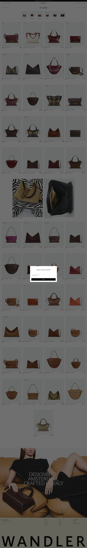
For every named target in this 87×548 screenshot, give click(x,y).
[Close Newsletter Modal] (55, 267)
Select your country (36, 274)
